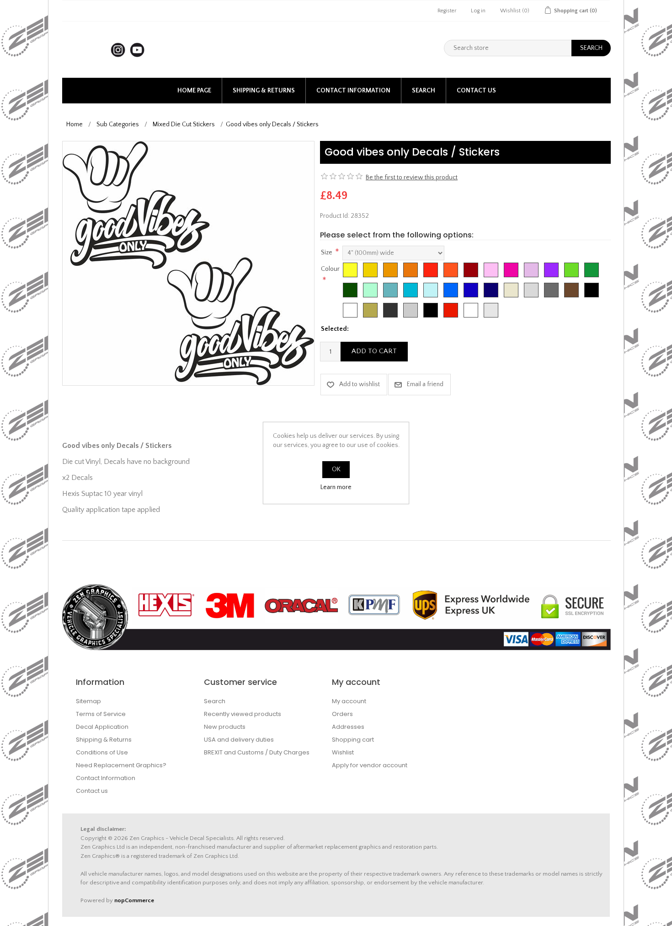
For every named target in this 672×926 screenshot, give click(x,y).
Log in (478, 11)
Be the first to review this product (412, 177)
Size (326, 252)
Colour (330, 269)
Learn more (336, 487)
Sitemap (88, 701)
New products (224, 726)
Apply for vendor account (369, 765)
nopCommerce (134, 900)
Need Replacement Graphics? (121, 765)
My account (349, 701)
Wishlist (343, 752)
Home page (194, 90)
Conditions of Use (102, 752)
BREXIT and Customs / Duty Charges (256, 752)
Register (446, 11)
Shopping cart (353, 739)
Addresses (348, 726)
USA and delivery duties (239, 739)
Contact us (476, 90)
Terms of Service (101, 714)
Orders (342, 714)
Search (423, 90)
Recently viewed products (242, 714)
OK (336, 469)
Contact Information (353, 90)
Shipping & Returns (264, 90)
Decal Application (102, 726)
